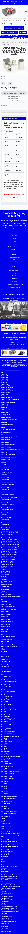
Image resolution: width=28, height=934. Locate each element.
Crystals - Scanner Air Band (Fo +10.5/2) (10, 539)
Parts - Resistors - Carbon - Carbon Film (10, 771)
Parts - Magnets (4, 743)
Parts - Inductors (4, 729)
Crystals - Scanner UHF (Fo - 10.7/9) (9, 547)
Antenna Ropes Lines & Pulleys (8, 425)
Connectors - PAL (5, 501)
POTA (2, 674)
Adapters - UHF (4, 412)
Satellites (3, 861)
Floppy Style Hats (5, 589)
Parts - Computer (5, 698)
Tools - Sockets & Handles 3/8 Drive (9, 909)
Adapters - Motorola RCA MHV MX (8, 390)
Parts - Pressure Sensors (6, 763)
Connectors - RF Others (6, 507)
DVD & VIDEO (4, 567)
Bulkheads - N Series (5, 459)
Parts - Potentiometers (6, 758)
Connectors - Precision (6, 502)
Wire (2, 929)
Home (2, 41)
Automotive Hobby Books (6, 431)
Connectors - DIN (5, 487)
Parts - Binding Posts (6, 686)
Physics (3, 818)
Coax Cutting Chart (14, 270)
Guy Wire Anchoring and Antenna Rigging (10, 596)
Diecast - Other (4, 576)
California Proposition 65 (14, 257)
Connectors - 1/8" (5, 476)
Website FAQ (14, 275)
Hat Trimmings (4, 597)
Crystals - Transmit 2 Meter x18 (8, 559)
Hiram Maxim (4, 601)
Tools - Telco (4, 913)
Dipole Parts (4, 579)
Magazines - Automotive (6, 639)
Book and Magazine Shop (9, 32)
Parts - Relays (4, 768)
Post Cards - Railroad (6, 826)
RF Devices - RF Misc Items (7, 843)
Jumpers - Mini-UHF (5, 624)
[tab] (5, 105)
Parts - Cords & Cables (6, 699)
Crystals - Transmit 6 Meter (7, 566)
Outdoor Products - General (7, 673)
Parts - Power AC (5, 759)
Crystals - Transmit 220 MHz (7, 562)
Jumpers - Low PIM (5, 619)
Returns (14, 241)
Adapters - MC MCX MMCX (7, 387)
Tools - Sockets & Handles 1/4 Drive (9, 908)
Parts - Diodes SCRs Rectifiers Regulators (10, 704)
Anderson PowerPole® (6, 417)
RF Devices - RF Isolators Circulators (9, 839)
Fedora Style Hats (5, 587)
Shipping (14, 238)
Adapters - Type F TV (5, 409)
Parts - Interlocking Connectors (8, 734)
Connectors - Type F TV (6, 517)
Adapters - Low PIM (5, 385)
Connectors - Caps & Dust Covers (8, 482)
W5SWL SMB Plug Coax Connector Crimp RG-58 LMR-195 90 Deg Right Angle (15, 43)
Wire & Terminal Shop (6, 931)
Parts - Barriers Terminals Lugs (8, 683)
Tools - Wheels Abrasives (6, 916)
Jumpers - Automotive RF (6, 614)
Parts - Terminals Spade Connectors (9, 799)
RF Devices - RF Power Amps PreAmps (9, 846)
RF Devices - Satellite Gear (7, 851)
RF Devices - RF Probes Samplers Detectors (11, 848)
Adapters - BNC (4, 380)
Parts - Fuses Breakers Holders (8, 718)
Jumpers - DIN (4, 618)
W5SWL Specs (14, 273)
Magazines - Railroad (5, 648)
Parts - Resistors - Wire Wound (8, 779)
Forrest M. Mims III (5, 592)
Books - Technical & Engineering (8, 457)
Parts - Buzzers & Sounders (7, 688)
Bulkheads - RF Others (6, 461)
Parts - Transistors (5, 805)
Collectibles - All (4, 471)
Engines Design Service (6, 584)
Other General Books (5, 661)
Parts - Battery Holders (6, 684)
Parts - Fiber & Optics (6, 714)
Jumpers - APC (4, 612)
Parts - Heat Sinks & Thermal (7, 724)
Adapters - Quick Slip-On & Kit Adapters (10, 399)
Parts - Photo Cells (5, 754)
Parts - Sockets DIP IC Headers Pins (9, 784)
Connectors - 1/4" (5, 474)
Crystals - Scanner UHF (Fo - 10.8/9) (9, 549)
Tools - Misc (3, 903)
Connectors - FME (5, 489)
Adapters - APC (4, 379)
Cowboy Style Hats (5, 524)
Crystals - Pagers (5, 529)
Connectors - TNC (5, 514)
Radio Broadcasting (5, 854)
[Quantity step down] (3, 83)
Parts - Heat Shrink (5, 723)
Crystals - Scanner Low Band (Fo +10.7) (10, 542)
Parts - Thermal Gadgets (6, 801)
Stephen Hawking (5, 871)
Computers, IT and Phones (7, 472)
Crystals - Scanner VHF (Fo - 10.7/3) (9, 552)
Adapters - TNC (4, 405)
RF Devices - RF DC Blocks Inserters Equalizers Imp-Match (12, 836)
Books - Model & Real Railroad (8, 454)
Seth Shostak (4, 868)
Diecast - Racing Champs (6, 577)
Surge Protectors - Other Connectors (9, 874)
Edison (2, 582)
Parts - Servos (4, 783)
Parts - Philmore (4, 753)
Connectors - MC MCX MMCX (7, 494)
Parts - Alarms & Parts (6, 676)
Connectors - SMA (5, 511)
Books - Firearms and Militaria (8, 444)
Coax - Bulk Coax (5, 469)
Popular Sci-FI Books (6, 821)
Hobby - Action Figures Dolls (7, 602)
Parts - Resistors (4, 769)
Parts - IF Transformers (6, 728)
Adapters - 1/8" (4, 375)
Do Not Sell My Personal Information (14, 261)
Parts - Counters (4, 701)
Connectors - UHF (5, 519)
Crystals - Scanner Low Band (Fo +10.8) (10, 544)
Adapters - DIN (4, 382)
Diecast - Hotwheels (5, 571)
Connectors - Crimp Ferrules (7, 486)
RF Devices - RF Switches (6, 849)
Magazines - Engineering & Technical (9, 643)
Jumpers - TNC (4, 631)
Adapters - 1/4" (4, 374)
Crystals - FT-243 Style (6, 527)
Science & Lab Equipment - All (8, 863)
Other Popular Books (5, 668)
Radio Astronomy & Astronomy (8, 853)
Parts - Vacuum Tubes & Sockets (8, 813)
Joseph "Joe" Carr (5, 611)
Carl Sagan (3, 464)
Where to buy (14, 249)
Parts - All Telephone (5, 678)
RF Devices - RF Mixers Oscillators (8, 844)
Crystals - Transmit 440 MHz (7, 564)
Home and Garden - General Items (8, 609)
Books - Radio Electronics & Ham (8, 456)
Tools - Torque (4, 914)
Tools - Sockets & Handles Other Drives (10, 911)
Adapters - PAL (4, 394)
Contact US (14, 235)
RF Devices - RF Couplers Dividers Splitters (10, 833)
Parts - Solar (4, 786)
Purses (2, 828)
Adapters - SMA (4, 404)
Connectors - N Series (6, 499)
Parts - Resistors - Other (6, 776)
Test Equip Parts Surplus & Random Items (10, 886)
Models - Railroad (5, 656)
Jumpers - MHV (4, 622)
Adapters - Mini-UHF (5, 389)
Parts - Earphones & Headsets (7, 708)
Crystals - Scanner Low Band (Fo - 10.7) (10, 546)
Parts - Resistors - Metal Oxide (8, 774)
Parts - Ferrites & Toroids (6, 713)
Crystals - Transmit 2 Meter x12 (8, 557)
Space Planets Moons (6, 869)
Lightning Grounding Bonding (8, 636)
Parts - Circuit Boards (6, 693)
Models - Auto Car (5, 653)
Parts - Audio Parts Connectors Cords (9, 679)
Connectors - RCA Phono (6, 506)
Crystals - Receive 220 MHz (7, 534)
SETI (2, 859)
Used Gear (23, 32)
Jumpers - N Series (5, 626)
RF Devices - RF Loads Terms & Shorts (9, 841)
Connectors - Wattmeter (6, 521)
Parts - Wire (3, 815)
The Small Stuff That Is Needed (8, 888)
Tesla (2, 881)
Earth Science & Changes (6, 581)
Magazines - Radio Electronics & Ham (9, 646)
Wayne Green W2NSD (6, 924)
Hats (2, 599)
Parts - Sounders (5, 789)
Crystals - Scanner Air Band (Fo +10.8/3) (10, 541)
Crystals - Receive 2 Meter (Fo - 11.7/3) (9, 532)
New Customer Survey (14, 287)
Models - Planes (4, 654)
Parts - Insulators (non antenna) (8, 731)
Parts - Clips (4, 694)
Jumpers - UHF (4, 634)
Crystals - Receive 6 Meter (6, 537)
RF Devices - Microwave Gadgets (8, 830)
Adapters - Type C (5, 407)
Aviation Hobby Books (6, 432)
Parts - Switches (4, 793)
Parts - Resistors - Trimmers (7, 778)
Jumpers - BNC (4, 616)
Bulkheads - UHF (4, 462)
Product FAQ (14, 281)
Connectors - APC (5, 479)
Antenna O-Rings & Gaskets (7, 424)
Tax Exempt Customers (14, 246)
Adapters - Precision (5, 395)
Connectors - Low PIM (6, 492)
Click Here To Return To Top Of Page (14, 370)
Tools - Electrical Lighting (7, 896)
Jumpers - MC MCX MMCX (7, 621)
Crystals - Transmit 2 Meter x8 (7, 561)
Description (4, 105)
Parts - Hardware (4, 721)
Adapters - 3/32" (4, 377)
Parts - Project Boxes (5, 764)
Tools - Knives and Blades (7, 899)
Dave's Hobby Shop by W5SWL (14, 214)
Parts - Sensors (4, 781)
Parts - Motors (4, 746)
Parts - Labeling (4, 739)
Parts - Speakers (4, 791)
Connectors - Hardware (6, 491)
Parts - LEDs (4, 738)
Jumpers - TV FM (5, 633)
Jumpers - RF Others (5, 628)
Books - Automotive (5, 439)
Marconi (3, 649)
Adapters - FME (4, 384)
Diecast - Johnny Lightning (7, 572)
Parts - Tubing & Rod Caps (7, 810)
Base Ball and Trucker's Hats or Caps (9, 435)
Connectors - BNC (5, 481)
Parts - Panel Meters (5, 751)
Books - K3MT (4, 451)
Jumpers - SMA (4, 629)
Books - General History (6, 446)
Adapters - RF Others (5, 400)
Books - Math (4, 452)
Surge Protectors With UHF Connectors (9, 878)
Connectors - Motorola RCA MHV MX (9, 497)
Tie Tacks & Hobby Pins (6, 889)
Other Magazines (5, 666)
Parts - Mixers (4, 744)
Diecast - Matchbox (5, 574)
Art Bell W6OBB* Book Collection (8, 429)
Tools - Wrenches (5, 918)
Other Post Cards (5, 669)
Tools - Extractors (5, 898)
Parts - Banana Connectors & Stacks (9, 681)
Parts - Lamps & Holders (6, 741)
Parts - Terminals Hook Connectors (9, 796)
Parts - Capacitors (5, 689)
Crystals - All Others (5, 526)
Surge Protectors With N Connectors (9, 876)
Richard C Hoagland (5, 858)
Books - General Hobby (6, 447)
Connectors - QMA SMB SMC (7, 504)
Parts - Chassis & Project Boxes (8, 691)
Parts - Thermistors (5, 803)
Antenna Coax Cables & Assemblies (9, 419)
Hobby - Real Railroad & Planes (8, 606)
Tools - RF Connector (5, 904)
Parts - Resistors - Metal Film (7, 773)
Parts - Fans (3, 711)
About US (14, 254)
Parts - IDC (3, 726)
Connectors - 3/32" (5, 477)
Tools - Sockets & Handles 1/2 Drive (9, 906)
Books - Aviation (4, 441)
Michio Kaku (4, 651)
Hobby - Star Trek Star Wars (7, 608)
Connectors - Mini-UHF (6, 496)
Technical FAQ (14, 278)
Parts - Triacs (4, 806)
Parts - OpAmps (4, 749)
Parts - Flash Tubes (5, 716)
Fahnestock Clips (5, 586)
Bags (2, 434)
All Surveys (14, 290)
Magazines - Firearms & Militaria (8, 644)
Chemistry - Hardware (6, 467)
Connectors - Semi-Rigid (6, 512)
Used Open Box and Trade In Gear (8, 921)
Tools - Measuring (5, 901)
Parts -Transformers (5, 816)
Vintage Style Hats (5, 923)
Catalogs (3, 466)
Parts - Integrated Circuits (6, 733)
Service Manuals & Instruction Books (9, 866)
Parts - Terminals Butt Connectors (8, 795)
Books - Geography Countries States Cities (10, 449)
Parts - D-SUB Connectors (6, 703)
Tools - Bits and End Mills (7, 893)
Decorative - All (4, 569)
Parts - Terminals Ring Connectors (8, 798)
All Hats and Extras (5, 414)
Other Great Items (5, 663)
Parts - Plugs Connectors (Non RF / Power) (10, 756)
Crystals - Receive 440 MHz (7, 536)
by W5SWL (3, 76)
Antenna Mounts (4, 422)
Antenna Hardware (5, 420)
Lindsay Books (4, 638)
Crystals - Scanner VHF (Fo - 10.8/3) (9, 554)
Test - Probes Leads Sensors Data (8, 884)
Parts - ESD (3, 706)
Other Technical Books (6, 671)
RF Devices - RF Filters (6, 838)
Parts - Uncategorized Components (9, 811)
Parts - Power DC (5, 761)
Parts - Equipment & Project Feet (8, 709)
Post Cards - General (5, 825)
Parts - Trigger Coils (5, 808)
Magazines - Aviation (5, 641)
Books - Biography (5, 442)
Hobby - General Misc (6, 604)
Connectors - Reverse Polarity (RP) (8, 509)
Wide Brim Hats (4, 928)
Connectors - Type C (5, 516)
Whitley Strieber (4, 926)
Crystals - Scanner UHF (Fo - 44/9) (8, 551)
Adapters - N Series (5, 392)
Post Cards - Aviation (5, 823)
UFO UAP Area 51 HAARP (6, 919)
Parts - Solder (4, 788)
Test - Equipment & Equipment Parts (9, 883)
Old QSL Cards (4, 659)
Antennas (3, 427)
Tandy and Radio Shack (6, 879)
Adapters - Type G (5, 410)
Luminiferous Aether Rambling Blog (14, 284)
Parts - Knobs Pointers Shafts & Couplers (10, 736)
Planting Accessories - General (8, 820)
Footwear (3, 591)
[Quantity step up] (10, 83)
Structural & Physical (5, 873)
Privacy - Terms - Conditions (14, 244)
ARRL (2, 372)
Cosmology (3, 522)
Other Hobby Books (5, 664)
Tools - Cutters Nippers (6, 894)
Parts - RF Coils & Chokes (7, 766)
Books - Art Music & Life (6, 437)
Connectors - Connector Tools (7, 484)
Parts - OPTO (4, 748)
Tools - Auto (3, 891)
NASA (2, 658)
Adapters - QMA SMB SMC (7, 397)
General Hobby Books (6, 594)
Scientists (3, 864)
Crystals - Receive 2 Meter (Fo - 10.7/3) (9, 531)
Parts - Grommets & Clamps (7, 719)
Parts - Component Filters (6, 696)
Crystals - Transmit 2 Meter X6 (7, 556)
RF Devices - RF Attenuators (7, 831)
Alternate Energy (4, 415)
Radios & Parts (4, 856)
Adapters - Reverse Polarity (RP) (8, 402)
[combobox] (12, 20)
